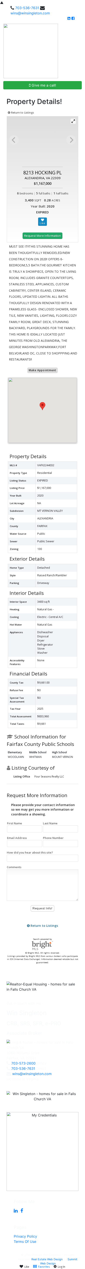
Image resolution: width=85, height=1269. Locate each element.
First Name (14, 823)
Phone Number (53, 838)
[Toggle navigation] (77, 51)
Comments (14, 867)
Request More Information (42, 236)
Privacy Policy (25, 1236)
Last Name (50, 823)
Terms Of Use (25, 1241)
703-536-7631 (27, 8)
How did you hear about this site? (30, 852)
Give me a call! (43, 85)
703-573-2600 (23, 1063)
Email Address (17, 838)
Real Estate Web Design (47, 1259)
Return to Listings (22, 112)
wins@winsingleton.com (30, 13)
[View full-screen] (73, 121)
